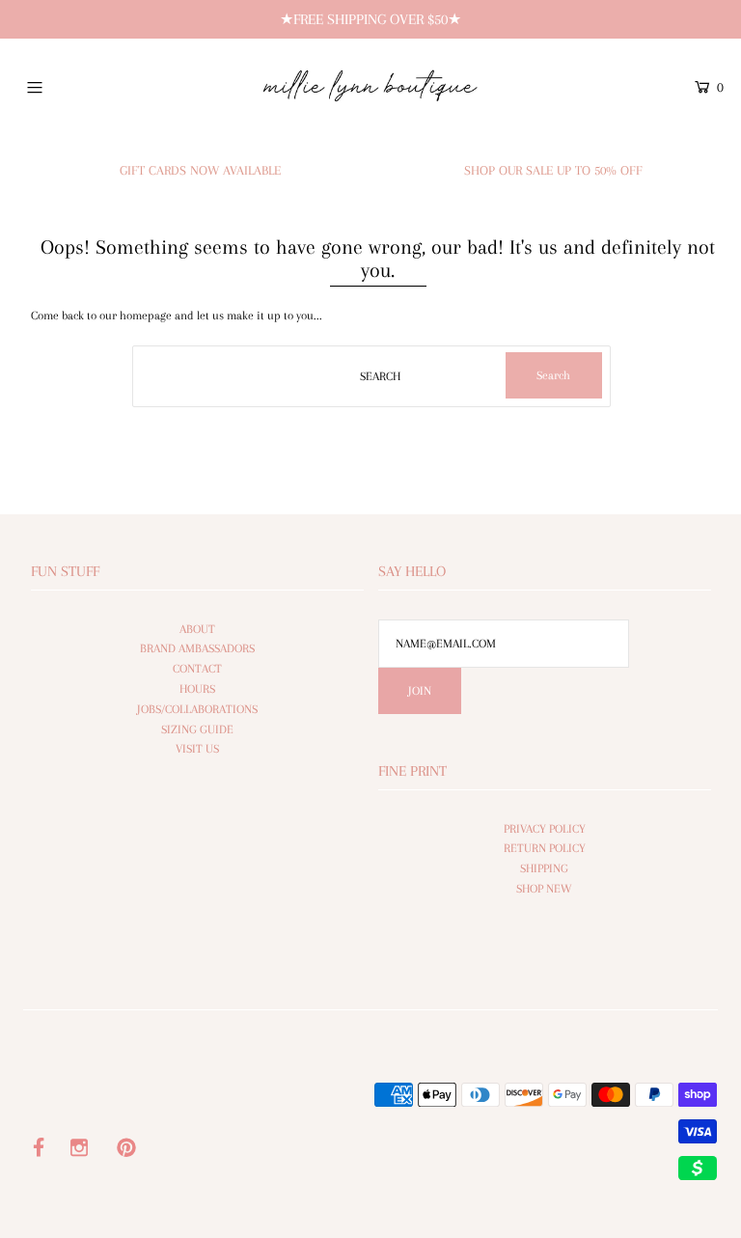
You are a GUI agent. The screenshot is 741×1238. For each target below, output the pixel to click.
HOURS (197, 689)
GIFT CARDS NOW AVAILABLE (200, 170)
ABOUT (197, 629)
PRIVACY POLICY (545, 829)
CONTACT (197, 668)
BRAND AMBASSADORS (197, 648)
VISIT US (197, 749)
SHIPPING (544, 868)
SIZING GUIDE (197, 729)
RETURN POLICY (545, 848)
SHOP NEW (544, 888)
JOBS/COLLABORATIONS (197, 709)
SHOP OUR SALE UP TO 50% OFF (553, 170)
